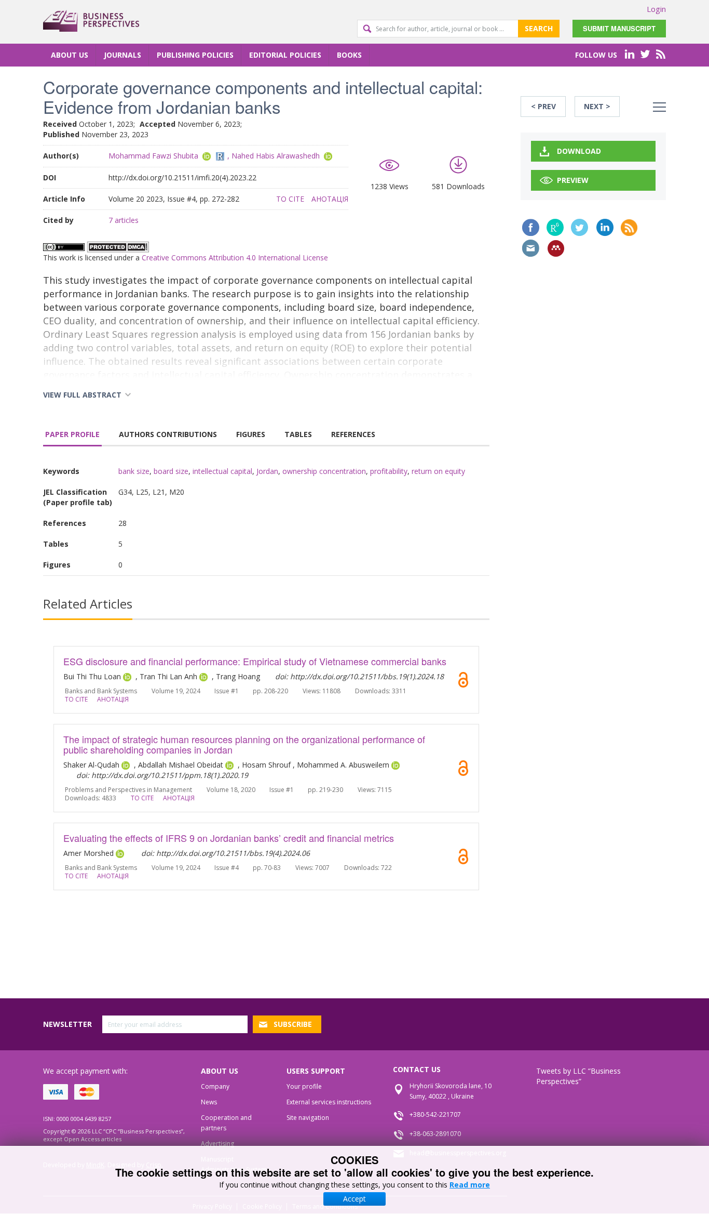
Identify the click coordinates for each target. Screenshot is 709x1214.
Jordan (267, 471)
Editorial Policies (285, 55)
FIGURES (250, 434)
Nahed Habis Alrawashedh (275, 156)
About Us (69, 55)
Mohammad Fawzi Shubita (153, 156)
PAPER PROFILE (72, 434)
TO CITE (290, 199)
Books (349, 55)
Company (215, 1086)
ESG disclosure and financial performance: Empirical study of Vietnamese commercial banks (254, 661)
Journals (122, 55)
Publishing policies (195, 55)
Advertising (217, 1143)
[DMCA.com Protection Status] (118, 246)
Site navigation (308, 1117)
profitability (388, 471)
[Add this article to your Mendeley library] (556, 248)
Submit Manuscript (619, 28)
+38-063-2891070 (435, 1133)
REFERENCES (353, 434)
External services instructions (329, 1102)
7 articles (123, 220)
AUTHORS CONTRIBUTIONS (168, 434)
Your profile (304, 1086)
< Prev (543, 106)
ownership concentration (324, 471)
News (209, 1102)
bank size (133, 471)
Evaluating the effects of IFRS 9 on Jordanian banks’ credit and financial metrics (228, 837)
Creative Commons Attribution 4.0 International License (235, 257)
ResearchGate (555, 227)
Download (579, 151)
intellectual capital (222, 471)
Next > (597, 106)
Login (656, 9)
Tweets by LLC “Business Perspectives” (578, 1076)
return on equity (438, 471)
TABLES (298, 434)
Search (539, 28)
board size (171, 471)
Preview (573, 180)
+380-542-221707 (435, 1114)
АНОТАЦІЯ (329, 199)
